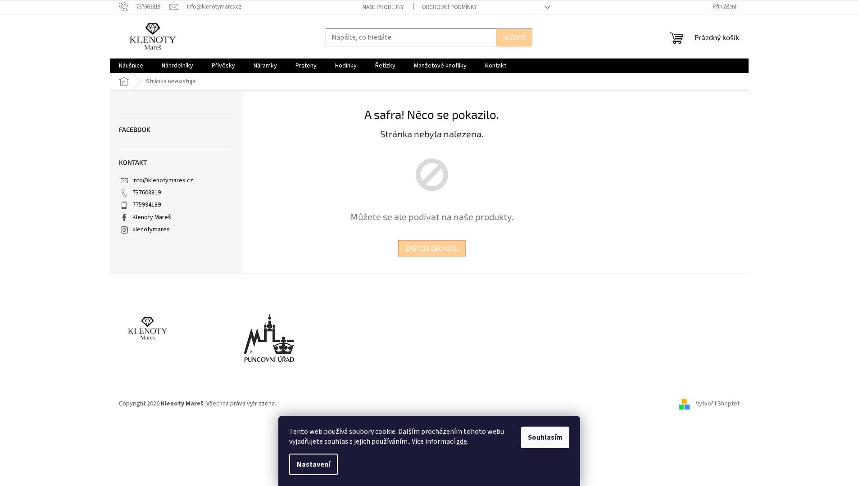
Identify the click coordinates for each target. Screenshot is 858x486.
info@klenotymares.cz (162, 180)
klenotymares (151, 229)
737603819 (146, 192)
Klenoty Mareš (151, 217)
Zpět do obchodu (432, 248)
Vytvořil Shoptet (718, 403)
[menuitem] (131, 65)
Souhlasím (545, 437)
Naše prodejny (383, 7)
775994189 (146, 204)
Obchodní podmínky (449, 7)
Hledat (514, 37)
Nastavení (313, 464)
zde (461, 441)
